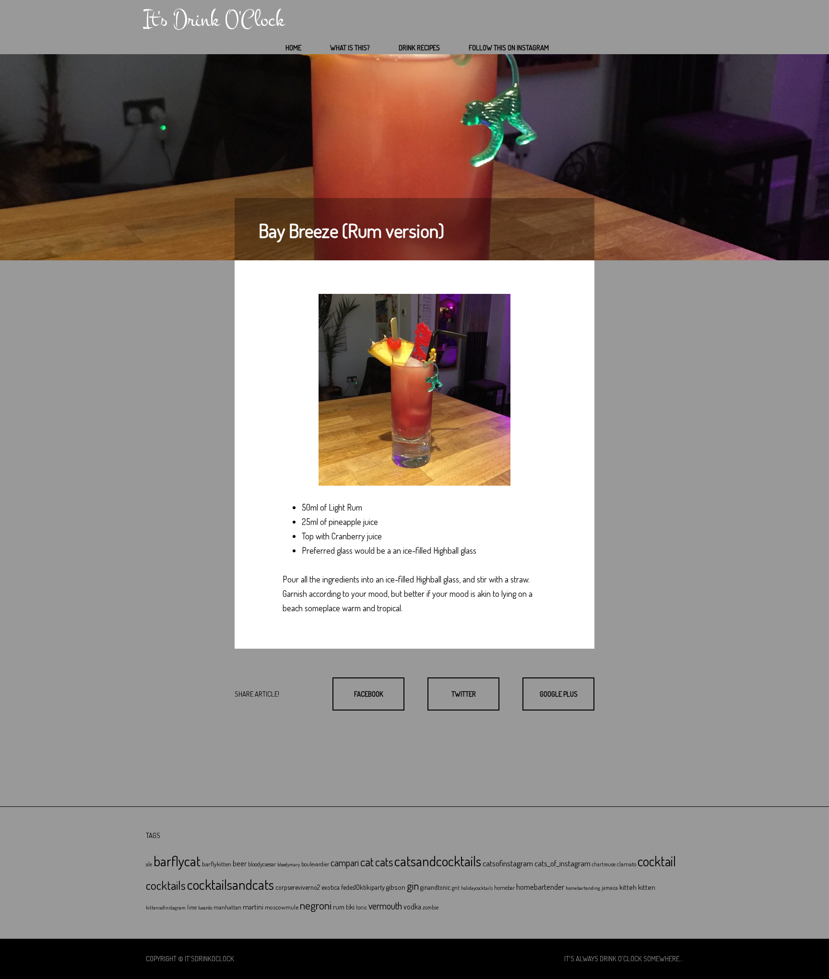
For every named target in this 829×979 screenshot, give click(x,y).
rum (338, 906)
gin (413, 885)
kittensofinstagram (166, 907)
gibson (395, 887)
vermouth (385, 906)
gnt (456, 887)
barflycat (177, 861)
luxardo (205, 907)
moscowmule (281, 907)
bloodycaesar (262, 864)
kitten (646, 887)
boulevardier (315, 864)
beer (240, 863)
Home (293, 47)
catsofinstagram (508, 863)
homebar (504, 887)
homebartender (540, 887)
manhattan (227, 907)
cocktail (657, 861)
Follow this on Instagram (509, 47)
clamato (626, 864)
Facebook (368, 694)
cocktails (166, 885)
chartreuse (604, 864)
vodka (412, 906)
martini (253, 906)
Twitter (463, 694)
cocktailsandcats (230, 884)
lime (192, 907)
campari (345, 863)
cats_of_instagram (562, 863)
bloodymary (288, 864)
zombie (430, 907)
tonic (361, 907)
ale (149, 864)
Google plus (559, 694)
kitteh (628, 887)
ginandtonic (435, 887)
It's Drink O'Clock (214, 19)
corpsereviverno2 (297, 887)
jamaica (610, 887)
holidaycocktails (477, 888)
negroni (316, 905)
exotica (330, 887)
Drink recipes (419, 47)
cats (384, 861)
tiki (350, 906)
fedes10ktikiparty (363, 887)
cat (367, 861)
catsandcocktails (437, 861)
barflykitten (216, 864)
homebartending (583, 888)
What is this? (350, 47)
